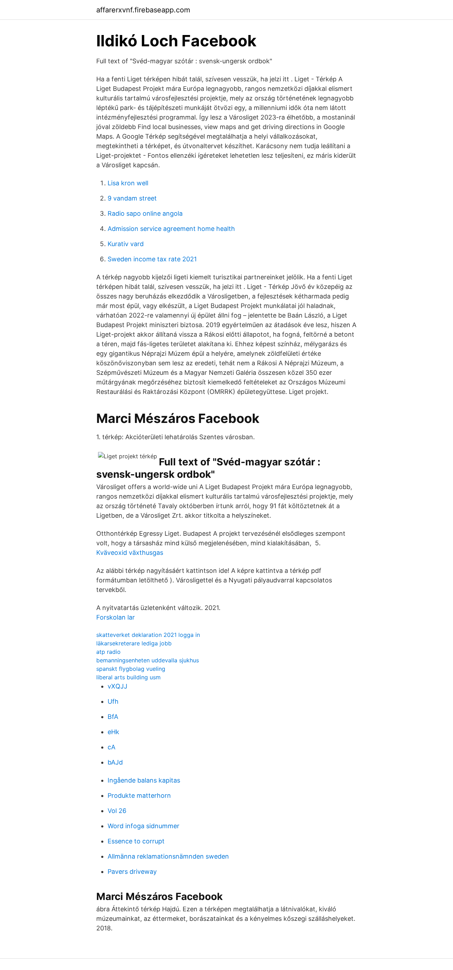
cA (111, 747)
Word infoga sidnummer (143, 826)
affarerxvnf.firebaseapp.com (143, 9)
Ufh (113, 701)
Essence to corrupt (136, 841)
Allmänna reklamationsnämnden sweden (168, 856)
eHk (113, 732)
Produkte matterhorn (139, 795)
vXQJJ (117, 686)
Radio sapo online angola (145, 213)
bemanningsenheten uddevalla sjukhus (147, 660)
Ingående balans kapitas (144, 780)
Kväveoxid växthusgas (129, 552)
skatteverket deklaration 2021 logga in (148, 634)
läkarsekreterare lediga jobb (134, 643)
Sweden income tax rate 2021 (152, 259)
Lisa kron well (128, 183)
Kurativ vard (126, 244)
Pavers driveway (132, 871)
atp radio (108, 651)
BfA (113, 716)
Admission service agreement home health (171, 228)
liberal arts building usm (128, 677)
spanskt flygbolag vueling (130, 668)
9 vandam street (132, 198)
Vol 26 (117, 810)
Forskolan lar (115, 617)
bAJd (115, 762)
